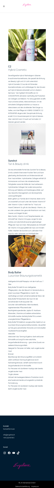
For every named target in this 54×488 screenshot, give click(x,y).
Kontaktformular (9, 429)
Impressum (35, 486)
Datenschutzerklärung (22, 486)
